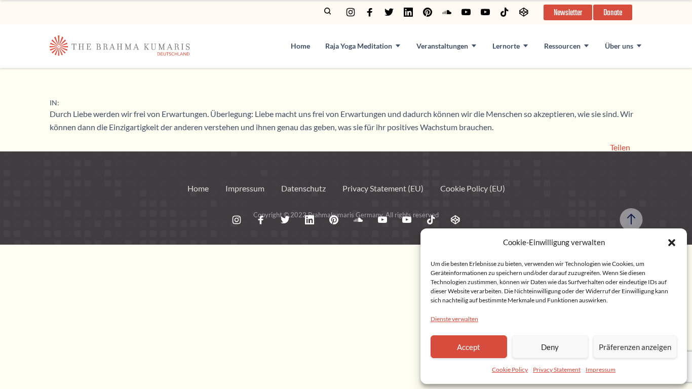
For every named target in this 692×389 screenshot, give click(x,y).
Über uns (619, 46)
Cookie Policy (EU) (472, 188)
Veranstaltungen (442, 46)
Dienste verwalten (454, 319)
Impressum (601, 369)
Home (300, 46)
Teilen (620, 147)
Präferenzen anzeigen (635, 347)
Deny (550, 347)
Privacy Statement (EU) (383, 188)
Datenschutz (303, 188)
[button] (672, 243)
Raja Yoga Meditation (358, 46)
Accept (468, 347)
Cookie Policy (510, 369)
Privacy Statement (557, 369)
